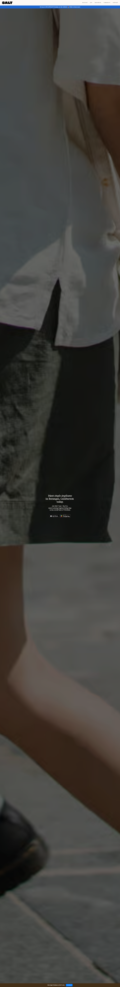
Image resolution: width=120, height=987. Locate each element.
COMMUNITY (107, 2)
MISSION (85, 2)
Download (69, 985)
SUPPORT (115, 2)
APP (91, 2)
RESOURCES (98, 2)
